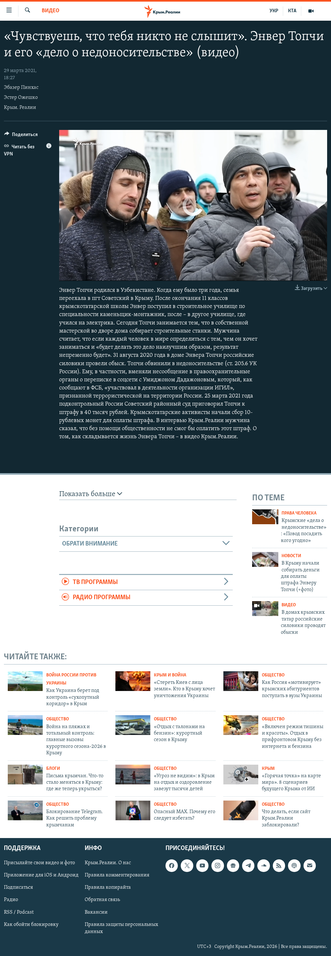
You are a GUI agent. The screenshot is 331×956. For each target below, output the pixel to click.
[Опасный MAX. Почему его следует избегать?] (132, 810)
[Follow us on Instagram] (217, 866)
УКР (274, 11)
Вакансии (96, 912)
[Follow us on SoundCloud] (263, 866)
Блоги (53, 768)
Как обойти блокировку (31, 924)
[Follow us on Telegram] (248, 866)
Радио (11, 900)
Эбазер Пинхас (21, 87)
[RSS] (279, 866)
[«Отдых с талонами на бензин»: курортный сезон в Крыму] (132, 725)
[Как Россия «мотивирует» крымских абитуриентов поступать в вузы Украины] (240, 681)
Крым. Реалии (20, 107)
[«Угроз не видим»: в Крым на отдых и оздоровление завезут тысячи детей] (132, 774)
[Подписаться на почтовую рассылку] (310, 866)
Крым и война (170, 675)
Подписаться (18, 887)
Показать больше (88, 494)
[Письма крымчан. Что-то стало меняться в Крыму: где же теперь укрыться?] (25, 774)
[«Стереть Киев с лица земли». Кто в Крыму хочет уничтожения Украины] (132, 681)
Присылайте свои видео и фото (39, 863)
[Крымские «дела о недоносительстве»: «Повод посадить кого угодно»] (265, 516)
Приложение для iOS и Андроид (41, 875)
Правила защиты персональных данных (121, 928)
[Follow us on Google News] (233, 866)
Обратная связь (102, 900)
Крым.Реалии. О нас (108, 863)
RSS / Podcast (19, 912)
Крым (268, 768)
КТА (292, 11)
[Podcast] (294, 866)
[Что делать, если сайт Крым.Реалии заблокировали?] (240, 810)
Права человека (299, 513)
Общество (273, 675)
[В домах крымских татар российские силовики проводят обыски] (265, 608)
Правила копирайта (108, 887)
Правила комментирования (117, 875)
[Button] (21, 136)
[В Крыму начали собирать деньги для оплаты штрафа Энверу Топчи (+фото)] (265, 559)
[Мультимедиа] (311, 11)
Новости (291, 556)
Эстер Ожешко (21, 97)
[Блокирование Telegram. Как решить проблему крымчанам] (25, 810)
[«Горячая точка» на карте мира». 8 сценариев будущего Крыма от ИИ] (240, 774)
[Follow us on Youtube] (202, 866)
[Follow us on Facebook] (172, 866)
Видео (50, 11)
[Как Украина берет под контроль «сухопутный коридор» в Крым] (25, 681)
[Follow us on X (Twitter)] (187, 866)
